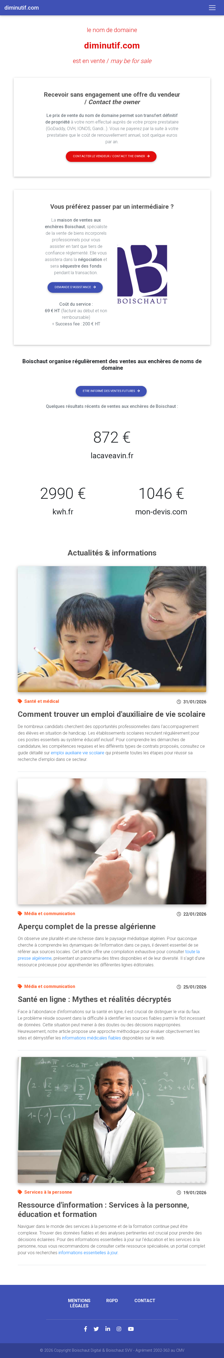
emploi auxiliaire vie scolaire (77, 752)
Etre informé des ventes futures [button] (109, 391)
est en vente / (112, 60)
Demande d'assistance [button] (73, 287)
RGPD (112, 1300)
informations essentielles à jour (87, 1252)
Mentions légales (79, 1303)
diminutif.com (112, 45)
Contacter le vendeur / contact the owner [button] (109, 156)
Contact (144, 1300)
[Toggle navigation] (212, 7)
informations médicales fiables (91, 1038)
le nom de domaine (112, 29)
